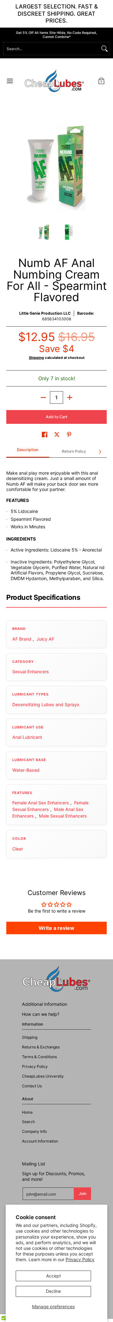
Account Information (40, 1141)
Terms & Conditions (39, 1056)
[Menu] (9, 81)
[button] (101, 81)
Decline (53, 1291)
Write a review (56, 928)
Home (27, 1112)
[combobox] (51, 48)
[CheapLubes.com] (54, 81)
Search (28, 1121)
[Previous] (11, 166)
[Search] (105, 48)
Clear (17, 848)
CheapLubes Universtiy (43, 1076)
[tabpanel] (56, 522)
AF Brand (21, 639)
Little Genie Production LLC (45, 313)
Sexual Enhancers (30, 671)
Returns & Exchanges (41, 1047)
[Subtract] (43, 397)
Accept (53, 1275)
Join (82, 1193)
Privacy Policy (80, 1259)
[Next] (102, 166)
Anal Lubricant (27, 737)
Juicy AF (45, 639)
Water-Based (26, 770)
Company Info (34, 1131)
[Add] (69, 397)
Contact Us (32, 1086)
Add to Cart (56, 416)
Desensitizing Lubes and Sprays (45, 704)
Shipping (36, 357)
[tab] (27, 451)
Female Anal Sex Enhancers (40, 802)
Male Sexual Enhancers (63, 815)
